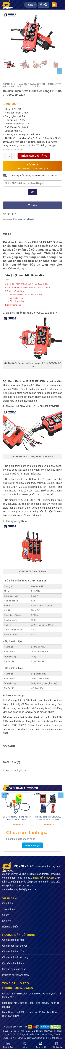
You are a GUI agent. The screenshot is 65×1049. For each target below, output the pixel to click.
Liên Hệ (6, 920)
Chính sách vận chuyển (15, 945)
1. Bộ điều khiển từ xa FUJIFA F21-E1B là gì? (26, 284)
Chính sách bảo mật (13, 940)
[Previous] (8, 34)
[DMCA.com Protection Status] (55, 1027)
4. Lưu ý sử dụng (13, 305)
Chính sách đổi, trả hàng (15, 957)
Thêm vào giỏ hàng (34, 156)
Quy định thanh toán (13, 963)
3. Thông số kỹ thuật (14, 291)
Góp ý (5, 915)
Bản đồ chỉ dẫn (10, 926)
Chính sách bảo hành (13, 951)
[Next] (57, 34)
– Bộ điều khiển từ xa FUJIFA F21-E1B (25, 294)
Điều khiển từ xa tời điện (25, 86)
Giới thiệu (7, 903)
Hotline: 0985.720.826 (17, 987)
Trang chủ (9, 84)
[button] (54, 4)
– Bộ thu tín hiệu (15, 298)
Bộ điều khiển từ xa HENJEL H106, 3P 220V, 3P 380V (48, 818)
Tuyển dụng (8, 909)
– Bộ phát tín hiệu (16, 301)
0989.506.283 (19, 725)
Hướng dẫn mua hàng (14, 969)
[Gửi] (46, 5)
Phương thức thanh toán (15, 975)
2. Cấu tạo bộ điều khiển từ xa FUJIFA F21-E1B (27, 287)
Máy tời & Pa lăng (29, 84)
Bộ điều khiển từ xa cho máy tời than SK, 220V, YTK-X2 (17, 818)
